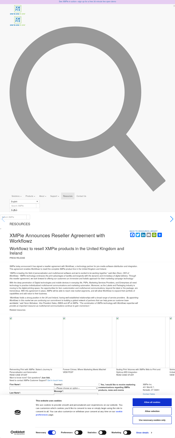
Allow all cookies (152, 402)
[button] (24, 201)
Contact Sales (149, 394)
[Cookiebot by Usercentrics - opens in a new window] (18, 433)
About (42, 196)
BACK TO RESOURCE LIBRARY (144, 231)
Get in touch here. (55, 380)
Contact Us (81, 196)
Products (30, 196)
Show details (142, 432)
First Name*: (15, 384)
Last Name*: (15, 392)
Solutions (16, 196)
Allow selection (152, 411)
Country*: (58, 384)
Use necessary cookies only (152, 420)
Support (54, 196)
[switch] (78, 432)
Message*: (59, 391)
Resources (67, 196)
